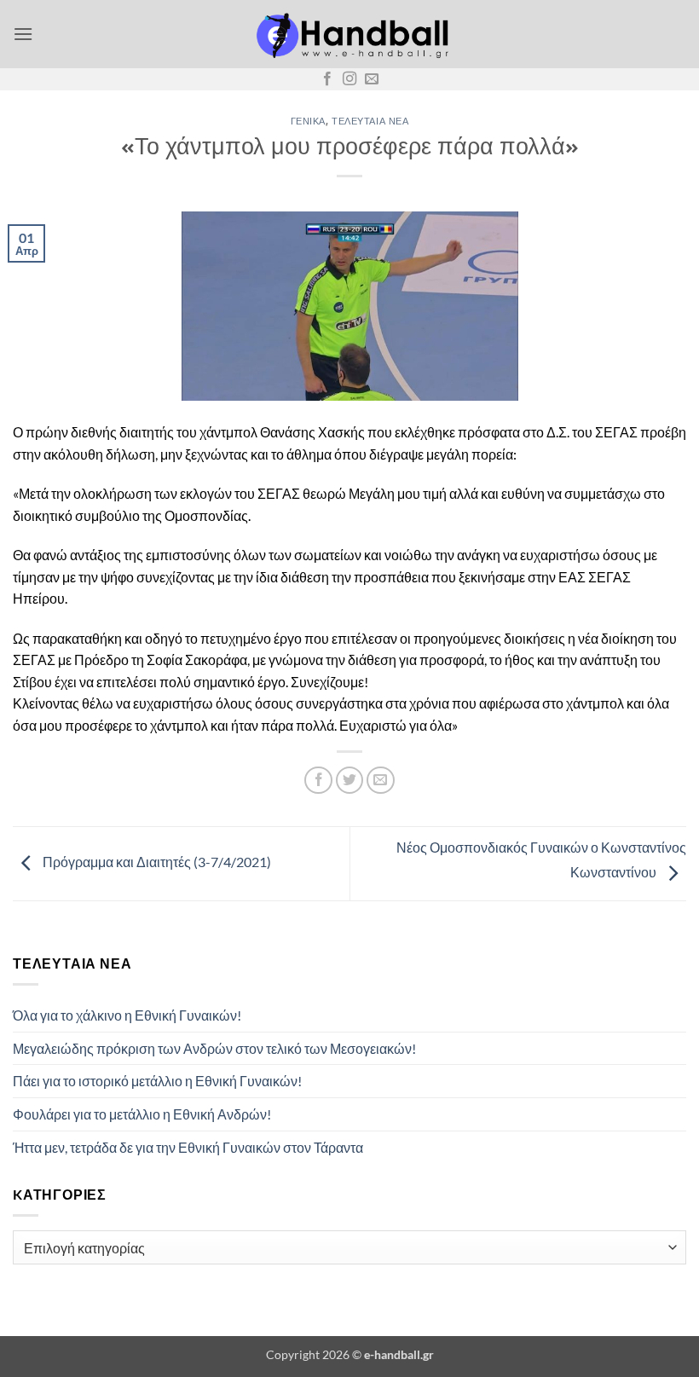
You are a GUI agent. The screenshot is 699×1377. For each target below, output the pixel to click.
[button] (23, 34)
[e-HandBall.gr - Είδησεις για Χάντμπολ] (349, 34)
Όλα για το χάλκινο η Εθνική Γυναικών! (127, 1015)
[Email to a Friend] (381, 781)
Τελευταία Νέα (370, 120)
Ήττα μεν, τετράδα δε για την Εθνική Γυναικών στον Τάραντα (188, 1147)
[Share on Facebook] (318, 781)
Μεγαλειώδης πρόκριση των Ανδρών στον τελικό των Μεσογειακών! (214, 1048)
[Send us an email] (371, 79)
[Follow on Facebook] (327, 79)
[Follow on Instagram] (349, 79)
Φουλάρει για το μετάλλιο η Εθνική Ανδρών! (142, 1114)
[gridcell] (349, 714)
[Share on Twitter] (350, 781)
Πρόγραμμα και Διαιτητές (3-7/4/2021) (155, 861)
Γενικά (308, 120)
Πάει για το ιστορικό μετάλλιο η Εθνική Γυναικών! (157, 1081)
